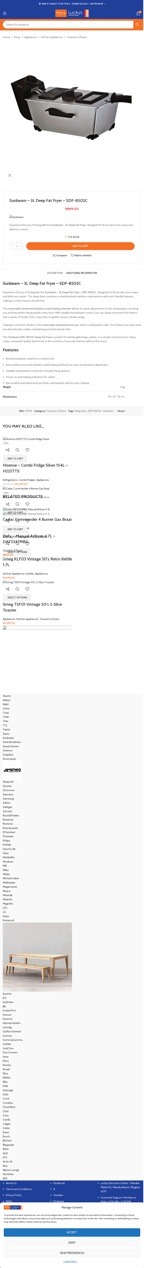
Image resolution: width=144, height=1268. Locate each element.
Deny (72, 1242)
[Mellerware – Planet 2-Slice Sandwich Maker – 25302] (37, 591)
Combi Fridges (27, 480)
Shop (17, 37)
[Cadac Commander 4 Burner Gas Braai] (26, 488)
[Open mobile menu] (4, 13)
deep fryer (81, 411)
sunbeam (108, 411)
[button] (15, 458)
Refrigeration (10, 480)
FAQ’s (9, 1201)
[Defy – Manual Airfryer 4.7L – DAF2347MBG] (26, 509)
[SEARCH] (137, 24)
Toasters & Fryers (77, 37)
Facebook (59, 1183)
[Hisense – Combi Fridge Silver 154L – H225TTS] (26, 438)
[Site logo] (72, 13)
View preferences (72, 1253)
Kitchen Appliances (52, 37)
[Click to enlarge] (10, 175)
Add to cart (80, 245)
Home (6, 37)
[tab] (55, 273)
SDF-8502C (95, 411)
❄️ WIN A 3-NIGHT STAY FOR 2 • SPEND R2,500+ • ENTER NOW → (72, 3)
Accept (72, 1232)
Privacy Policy (14, 1195)
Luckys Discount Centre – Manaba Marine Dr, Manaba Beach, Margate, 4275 (120, 1187)
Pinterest (58, 1201)
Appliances (30, 37)
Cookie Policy (70, 1261)
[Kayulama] (72, 937)
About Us (11, 1183)
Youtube (58, 1195)
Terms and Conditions (19, 1189)
